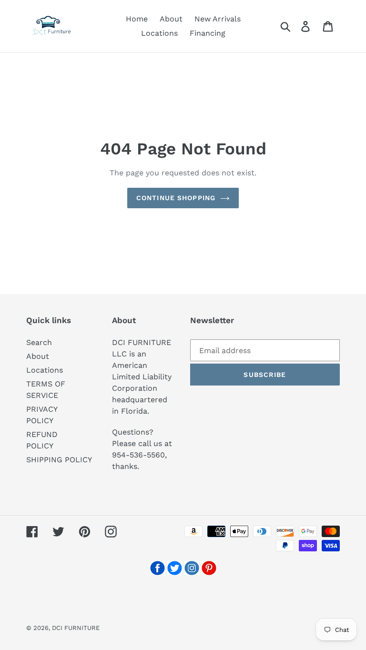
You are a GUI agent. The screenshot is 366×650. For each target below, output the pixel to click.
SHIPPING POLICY (59, 459)
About (37, 356)
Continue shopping (175, 198)
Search (39, 342)
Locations (44, 370)
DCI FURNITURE (76, 627)
